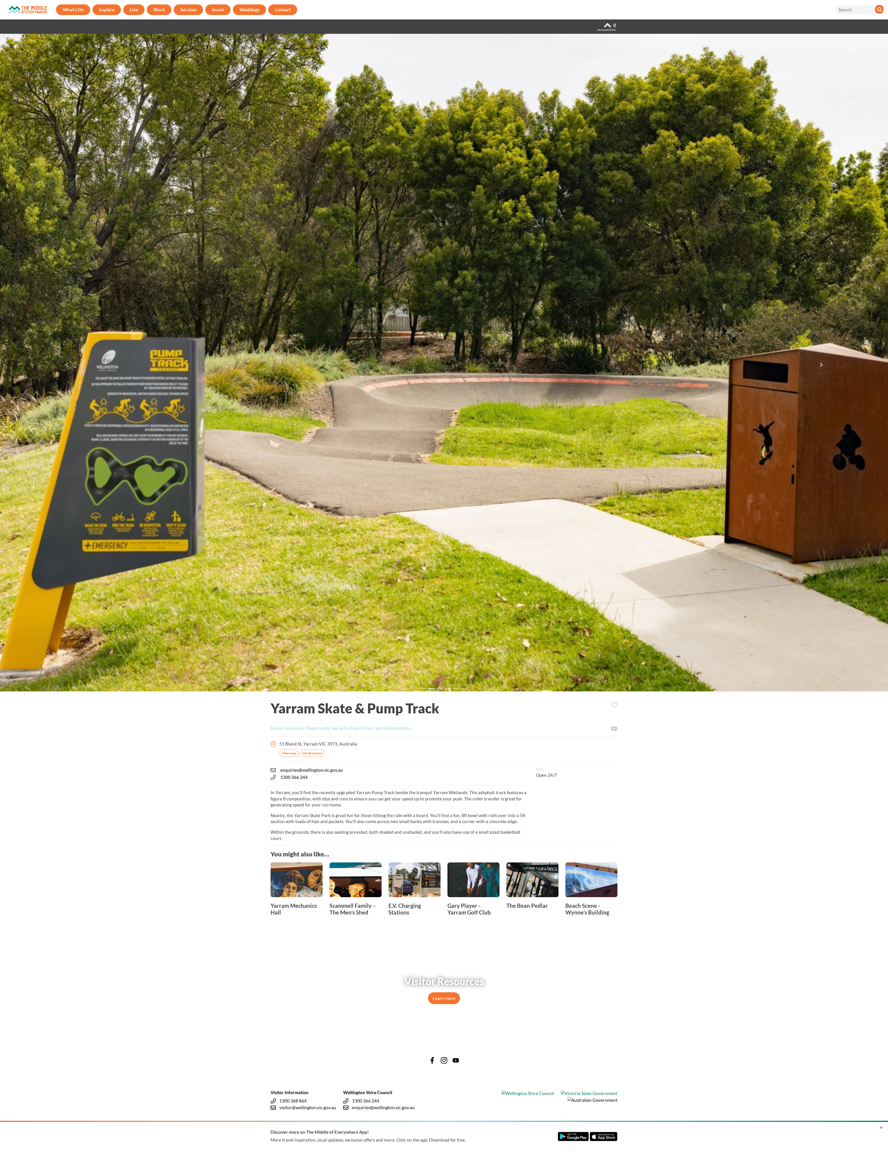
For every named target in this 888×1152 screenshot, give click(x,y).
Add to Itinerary (614, 705)
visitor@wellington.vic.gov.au (307, 1107)
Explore (106, 9)
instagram (444, 1060)
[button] (66, 365)
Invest (218, 9)
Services (188, 9)
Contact (283, 9)
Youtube (614, 728)
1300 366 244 (294, 777)
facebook (432, 1060)
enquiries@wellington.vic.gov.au (311, 770)
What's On (73, 9)
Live (134, 9)
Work (159, 9)
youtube (456, 1060)
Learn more (444, 998)
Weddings (249, 9)
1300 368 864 (293, 1100)
